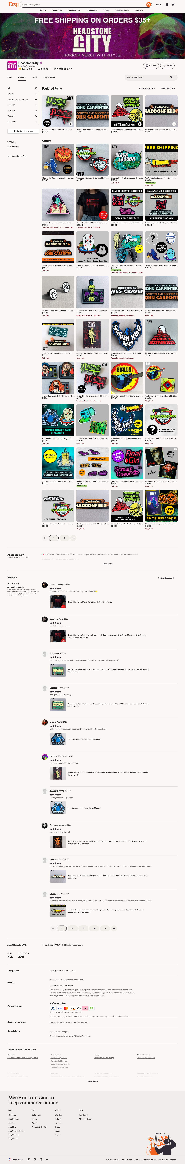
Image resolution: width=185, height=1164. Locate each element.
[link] (45, 538)
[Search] (149, 5)
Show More (92, 1081)
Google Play (35, 1147)
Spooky (53, 619)
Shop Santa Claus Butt (59, 1061)
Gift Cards (139, 10)
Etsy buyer (54, 791)
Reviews (22, 77)
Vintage (106, 10)
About (34, 77)
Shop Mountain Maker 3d (60, 1064)
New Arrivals (57, 10)
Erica (52, 722)
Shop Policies (49, 77)
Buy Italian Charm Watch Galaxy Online (22, 1058)
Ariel (51, 653)
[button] (151, 66)
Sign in (158, 5)
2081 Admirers (13, 146)
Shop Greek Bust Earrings (104, 1058)
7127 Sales (11, 142)
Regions (173, 1159)
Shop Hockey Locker (59, 1058)
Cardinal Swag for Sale (59, 1067)
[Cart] (173, 5)
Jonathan (53, 585)
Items (9, 77)
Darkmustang (55, 756)
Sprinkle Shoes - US (144, 1076)
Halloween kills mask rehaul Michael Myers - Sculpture (68, 1077)
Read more (107, 564)
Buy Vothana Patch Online (17, 1076)
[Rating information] (19, 68)
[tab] (23, 88)
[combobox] (83, 5)
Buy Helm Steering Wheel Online (106, 1076)
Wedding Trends (122, 10)
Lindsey (53, 859)
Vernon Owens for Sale (146, 1058)
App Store (16, 1147)
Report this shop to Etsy (16, 156)
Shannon (53, 688)
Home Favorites (74, 10)
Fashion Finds (92, 10)
